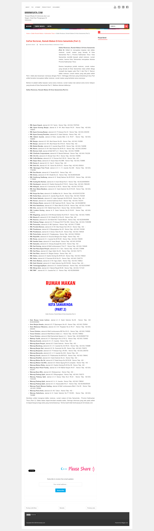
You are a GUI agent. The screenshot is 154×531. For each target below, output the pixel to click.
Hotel (49, 26)
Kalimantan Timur (58, 44)
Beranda (62, 508)
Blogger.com (125, 522)
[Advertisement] (42, 59)
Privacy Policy (46, 7)
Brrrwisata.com (34, 12)
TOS (32, 7)
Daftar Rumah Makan (47, 44)
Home (29, 26)
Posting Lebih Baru (31, 508)
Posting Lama (91, 508)
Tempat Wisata (39, 26)
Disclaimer (56, 7)
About (27, 7)
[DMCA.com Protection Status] (31, 515)
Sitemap (37, 7)
